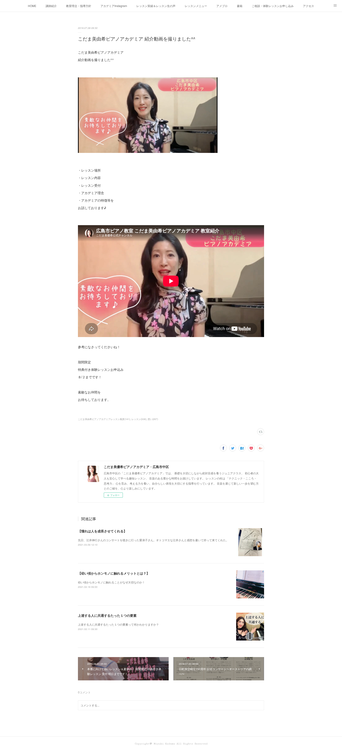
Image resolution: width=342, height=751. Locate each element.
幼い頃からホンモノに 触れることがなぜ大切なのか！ (111, 582)
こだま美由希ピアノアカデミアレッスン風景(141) (104, 419)
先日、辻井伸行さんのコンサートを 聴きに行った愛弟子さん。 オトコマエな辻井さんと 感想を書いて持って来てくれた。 (153, 540)
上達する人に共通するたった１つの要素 (107, 615)
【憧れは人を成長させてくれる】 (102, 531)
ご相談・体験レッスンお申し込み (273, 6)
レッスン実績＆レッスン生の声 (155, 6)
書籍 (239, 6)
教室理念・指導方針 (78, 6)
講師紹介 (51, 6)
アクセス (308, 6)
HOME (32, 6)
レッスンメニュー (196, 6)
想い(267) (153, 419)
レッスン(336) (138, 419)
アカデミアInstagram (114, 6)
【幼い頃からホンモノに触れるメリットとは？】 (114, 573)
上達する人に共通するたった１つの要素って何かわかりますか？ (118, 624)
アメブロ (222, 6)
